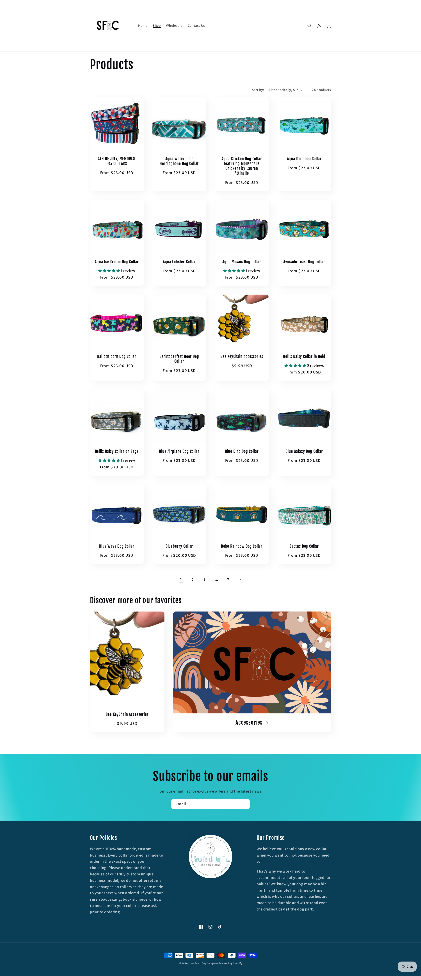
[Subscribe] (245, 804)
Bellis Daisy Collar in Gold (304, 356)
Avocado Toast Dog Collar (304, 262)
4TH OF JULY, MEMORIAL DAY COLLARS (117, 161)
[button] (309, 26)
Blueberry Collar (179, 546)
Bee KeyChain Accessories (241, 356)
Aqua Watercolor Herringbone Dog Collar (179, 161)
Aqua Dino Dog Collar (304, 158)
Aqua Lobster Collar (179, 262)
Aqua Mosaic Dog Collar (241, 262)
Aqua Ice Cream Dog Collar (117, 262)
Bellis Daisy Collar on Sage (117, 451)
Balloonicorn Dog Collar (116, 356)
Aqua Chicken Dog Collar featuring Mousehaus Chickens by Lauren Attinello (241, 166)
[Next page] (240, 580)
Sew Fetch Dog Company (203, 963)
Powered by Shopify (231, 963)
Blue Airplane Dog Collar (179, 451)
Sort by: (258, 90)
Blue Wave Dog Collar (116, 546)
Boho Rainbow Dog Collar (241, 546)
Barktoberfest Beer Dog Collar (179, 359)
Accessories (248, 722)
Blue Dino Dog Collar (242, 451)
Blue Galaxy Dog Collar (304, 451)
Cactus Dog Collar (304, 546)
